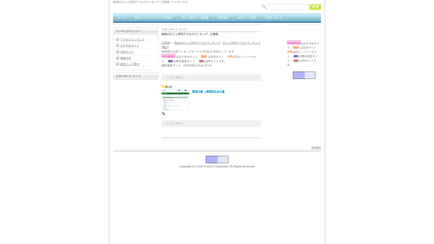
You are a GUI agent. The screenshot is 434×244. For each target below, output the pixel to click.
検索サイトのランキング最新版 (154, 17)
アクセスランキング (132, 39)
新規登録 (223, 17)
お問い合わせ (274, 17)
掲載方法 (125, 58)
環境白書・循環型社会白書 (208, 91)
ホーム (122, 17)
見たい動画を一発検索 (195, 17)
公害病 (166, 43)
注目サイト (127, 52)
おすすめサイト (129, 45)
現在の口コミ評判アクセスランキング (197, 43)
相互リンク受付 (247, 17)
